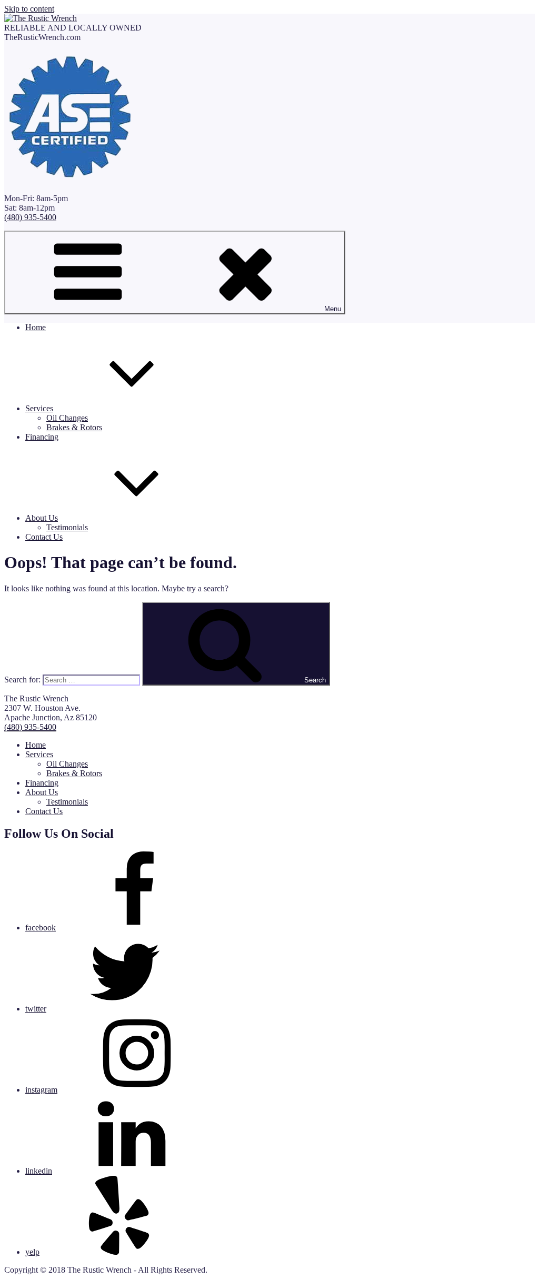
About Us (41, 517)
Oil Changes (67, 417)
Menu (332, 309)
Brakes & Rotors (74, 427)
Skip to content (29, 8)
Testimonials (67, 527)
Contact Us (44, 536)
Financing (41, 436)
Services (39, 408)
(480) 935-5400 (30, 217)
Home (35, 327)
